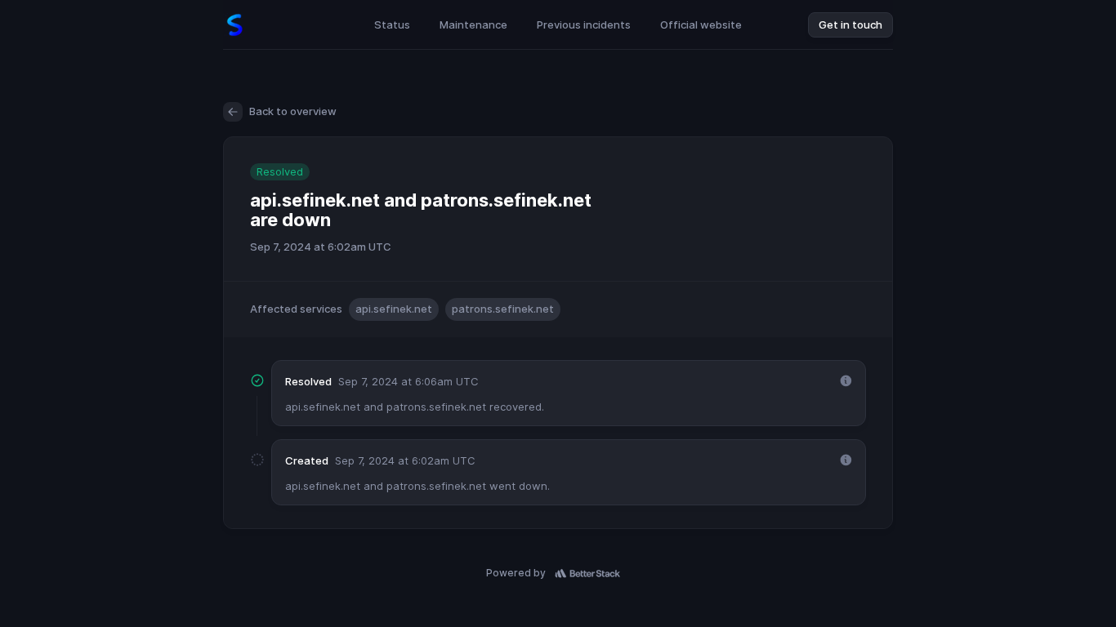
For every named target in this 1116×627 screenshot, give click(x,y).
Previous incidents (584, 24)
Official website (701, 24)
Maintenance (473, 24)
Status (392, 24)
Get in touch (850, 24)
